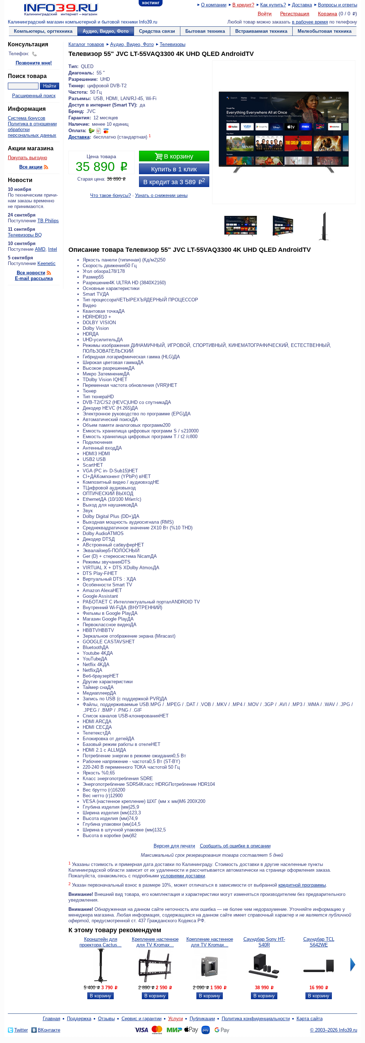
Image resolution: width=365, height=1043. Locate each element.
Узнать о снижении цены (161, 195)
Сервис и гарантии (141, 1018)
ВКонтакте (49, 1030)
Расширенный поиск (34, 95)
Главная (51, 1018)
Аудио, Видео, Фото (106, 31)
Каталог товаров (86, 44)
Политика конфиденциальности (256, 1018)
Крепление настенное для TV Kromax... (155, 942)
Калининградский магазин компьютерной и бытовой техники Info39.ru (82, 22)
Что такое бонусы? (110, 195)
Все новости (31, 272)
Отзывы (106, 1018)
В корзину (174, 156)
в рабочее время (310, 22)
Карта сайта (310, 1018)
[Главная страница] (52, 9)
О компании (213, 4)
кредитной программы (302, 885)
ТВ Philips (48, 220)
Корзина (327, 13)
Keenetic (46, 263)
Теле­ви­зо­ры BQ (25, 235)
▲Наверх (50, 561)
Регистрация (294, 13)
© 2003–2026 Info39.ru (333, 1030)
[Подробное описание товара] (100, 982)
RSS (46, 167)
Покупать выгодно (27, 157)
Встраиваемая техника (261, 31)
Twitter (21, 1030)
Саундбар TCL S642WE (318, 942)
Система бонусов (26, 118)
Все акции (30, 167)
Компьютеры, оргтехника (43, 31)
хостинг (150, 2)
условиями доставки (182, 875)
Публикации (202, 1018)
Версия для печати (174, 846)
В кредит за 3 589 (174, 181)
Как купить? (273, 4)
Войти (265, 14)
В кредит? (243, 4)
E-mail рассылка (34, 278)
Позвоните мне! (34, 63)
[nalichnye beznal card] (99, 130)
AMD (40, 249)
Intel (52, 249)
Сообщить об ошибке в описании (235, 846)
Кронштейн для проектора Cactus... (100, 942)
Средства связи (157, 31)
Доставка (302, 4)
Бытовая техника (205, 31)
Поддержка (79, 1018)
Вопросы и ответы (337, 4)
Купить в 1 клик (174, 169)
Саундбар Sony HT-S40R (264, 942)
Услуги (175, 1018)
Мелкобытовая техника (324, 31)
